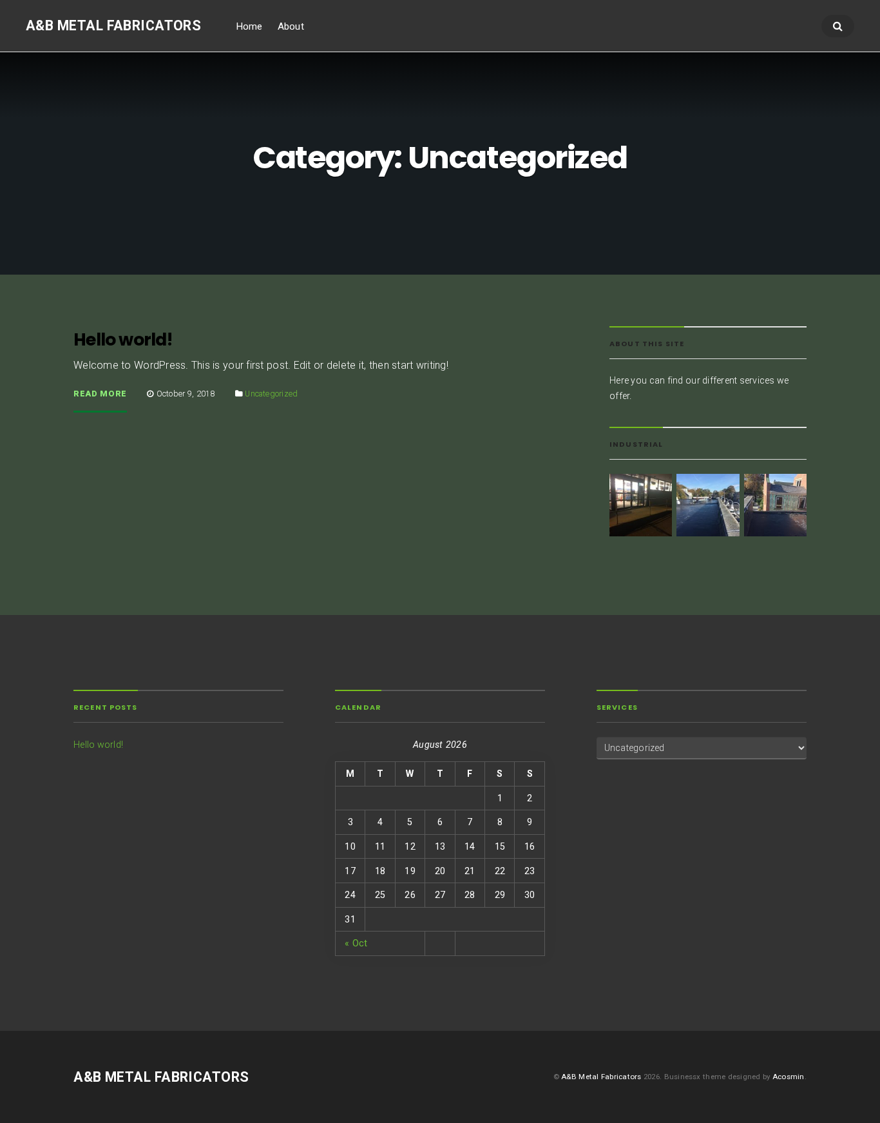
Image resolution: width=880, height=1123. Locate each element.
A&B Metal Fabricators (113, 25)
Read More (100, 394)
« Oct (356, 943)
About (291, 26)
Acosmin (788, 1076)
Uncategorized (271, 393)
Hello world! (123, 339)
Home (249, 26)
